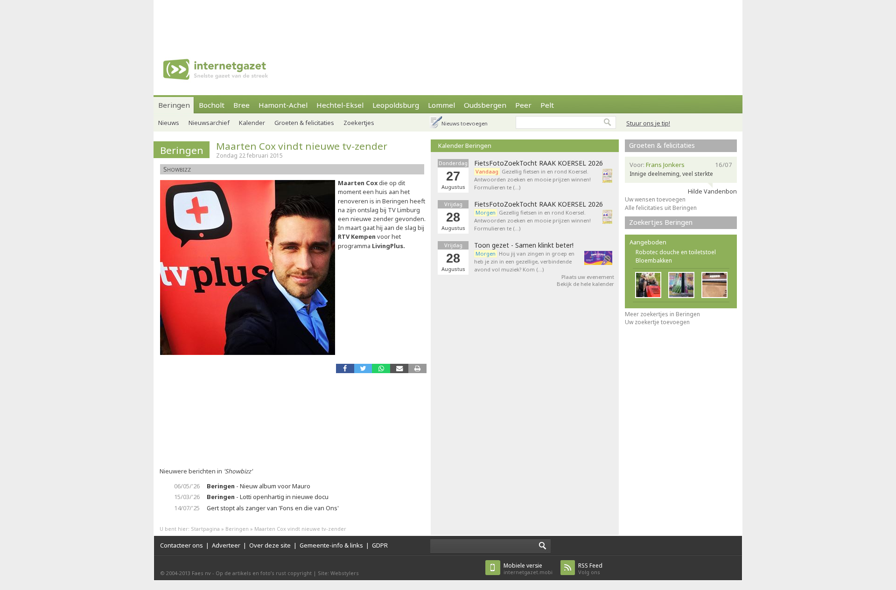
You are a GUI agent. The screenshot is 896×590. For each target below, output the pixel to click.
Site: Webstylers (338, 572)
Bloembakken (654, 260)
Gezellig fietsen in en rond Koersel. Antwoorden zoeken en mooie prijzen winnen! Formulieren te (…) (532, 179)
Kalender (252, 122)
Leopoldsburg (395, 105)
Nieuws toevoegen (464, 123)
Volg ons (590, 569)
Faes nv (201, 572)
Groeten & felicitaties (304, 122)
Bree (241, 105)
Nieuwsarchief (209, 122)
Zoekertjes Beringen (661, 222)
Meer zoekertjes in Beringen (662, 314)
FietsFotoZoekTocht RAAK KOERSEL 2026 (538, 163)
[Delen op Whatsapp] (381, 368)
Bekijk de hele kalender (585, 283)
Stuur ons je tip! (648, 123)
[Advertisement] (448, 21)
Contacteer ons (181, 545)
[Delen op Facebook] (345, 368)
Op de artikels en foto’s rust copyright (264, 572)
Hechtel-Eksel (340, 105)
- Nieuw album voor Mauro (258, 486)
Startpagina (205, 528)
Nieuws (168, 122)
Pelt (547, 105)
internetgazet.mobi (528, 569)
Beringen (174, 105)
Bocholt (211, 105)
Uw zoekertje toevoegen (657, 322)
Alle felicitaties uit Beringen (661, 208)
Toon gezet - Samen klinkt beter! (524, 245)
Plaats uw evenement (587, 276)
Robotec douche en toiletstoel (676, 252)
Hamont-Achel (283, 105)
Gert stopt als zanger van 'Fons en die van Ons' (273, 508)
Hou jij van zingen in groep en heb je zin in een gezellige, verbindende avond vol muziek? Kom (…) (524, 261)
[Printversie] (417, 368)
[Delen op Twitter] (363, 368)
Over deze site (270, 545)
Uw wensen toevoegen (655, 199)
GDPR (380, 545)
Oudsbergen (485, 105)
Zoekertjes (358, 122)
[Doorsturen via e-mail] (399, 368)
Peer (523, 105)
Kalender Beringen (464, 145)
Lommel (441, 105)
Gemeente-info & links (331, 545)
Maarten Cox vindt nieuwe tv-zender (301, 146)
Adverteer (226, 545)
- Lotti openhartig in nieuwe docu (268, 497)
